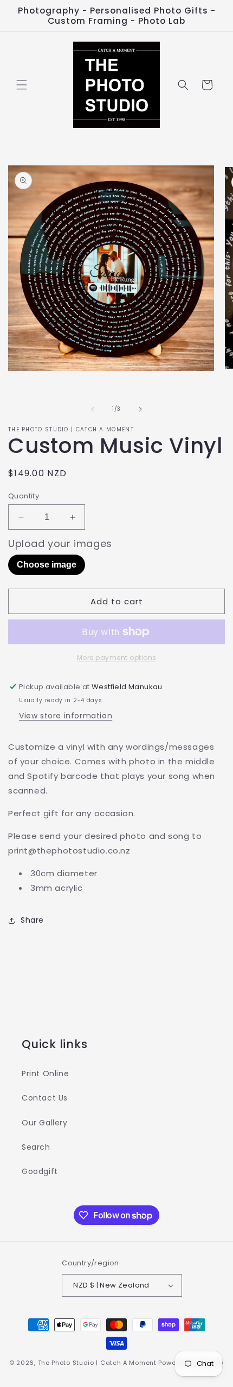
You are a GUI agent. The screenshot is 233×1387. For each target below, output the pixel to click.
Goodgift (40, 1171)
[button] (22, 85)
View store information (65, 715)
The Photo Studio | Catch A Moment (97, 1362)
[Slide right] (140, 409)
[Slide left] (93, 409)
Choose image (46, 564)
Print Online (45, 1073)
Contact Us (45, 1097)
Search (36, 1147)
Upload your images (60, 544)
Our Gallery (45, 1122)
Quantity (23, 496)
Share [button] (32, 920)
